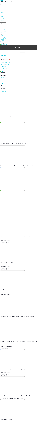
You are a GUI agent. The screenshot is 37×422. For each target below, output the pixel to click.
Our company (4, 29)
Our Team (3, 18)
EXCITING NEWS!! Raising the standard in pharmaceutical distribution (5, 62)
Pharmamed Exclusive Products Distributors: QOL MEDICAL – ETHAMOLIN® (6, 68)
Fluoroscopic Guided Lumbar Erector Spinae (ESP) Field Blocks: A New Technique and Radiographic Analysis (6, 66)
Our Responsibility (4, 11)
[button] (18, 14)
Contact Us (2, 13)
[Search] (9, 59)
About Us (2, 16)
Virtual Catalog (2, 12)
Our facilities (4, 10)
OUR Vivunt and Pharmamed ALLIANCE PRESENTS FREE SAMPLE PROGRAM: (5, 64)
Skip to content (1, 0)
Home (2, 8)
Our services (2, 20)
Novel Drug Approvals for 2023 (4, 67)
